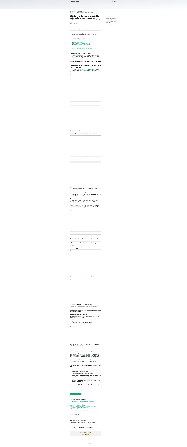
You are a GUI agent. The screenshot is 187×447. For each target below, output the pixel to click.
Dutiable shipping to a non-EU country (79, 38)
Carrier (81, 11)
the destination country (75, 370)
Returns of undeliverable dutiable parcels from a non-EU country (83, 48)
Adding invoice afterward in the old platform (81, 45)
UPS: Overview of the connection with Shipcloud (79, 402)
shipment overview (86, 195)
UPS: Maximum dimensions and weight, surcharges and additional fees (83, 406)
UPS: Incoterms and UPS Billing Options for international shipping (82, 401)
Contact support (75, 393)
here (71, 189)
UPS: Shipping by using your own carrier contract (79, 407)
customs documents (88, 353)
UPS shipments (74, 55)
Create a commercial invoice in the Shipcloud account (111, 19)
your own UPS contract (83, 29)
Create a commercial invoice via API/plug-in (80, 47)
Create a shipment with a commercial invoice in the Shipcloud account (84, 39)
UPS (84, 11)
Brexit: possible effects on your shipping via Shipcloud (80, 410)
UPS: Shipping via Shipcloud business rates (78, 405)
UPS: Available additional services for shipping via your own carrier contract (84, 408)
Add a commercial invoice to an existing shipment (81, 43)
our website (90, 357)
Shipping (77, 11)
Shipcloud (94, 34)
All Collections (72, 11)
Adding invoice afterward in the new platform (81, 44)
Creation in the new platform (78, 41)
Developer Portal (84, 354)
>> (87, 69)
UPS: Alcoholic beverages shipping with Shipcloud (79, 404)
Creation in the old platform (78, 42)
